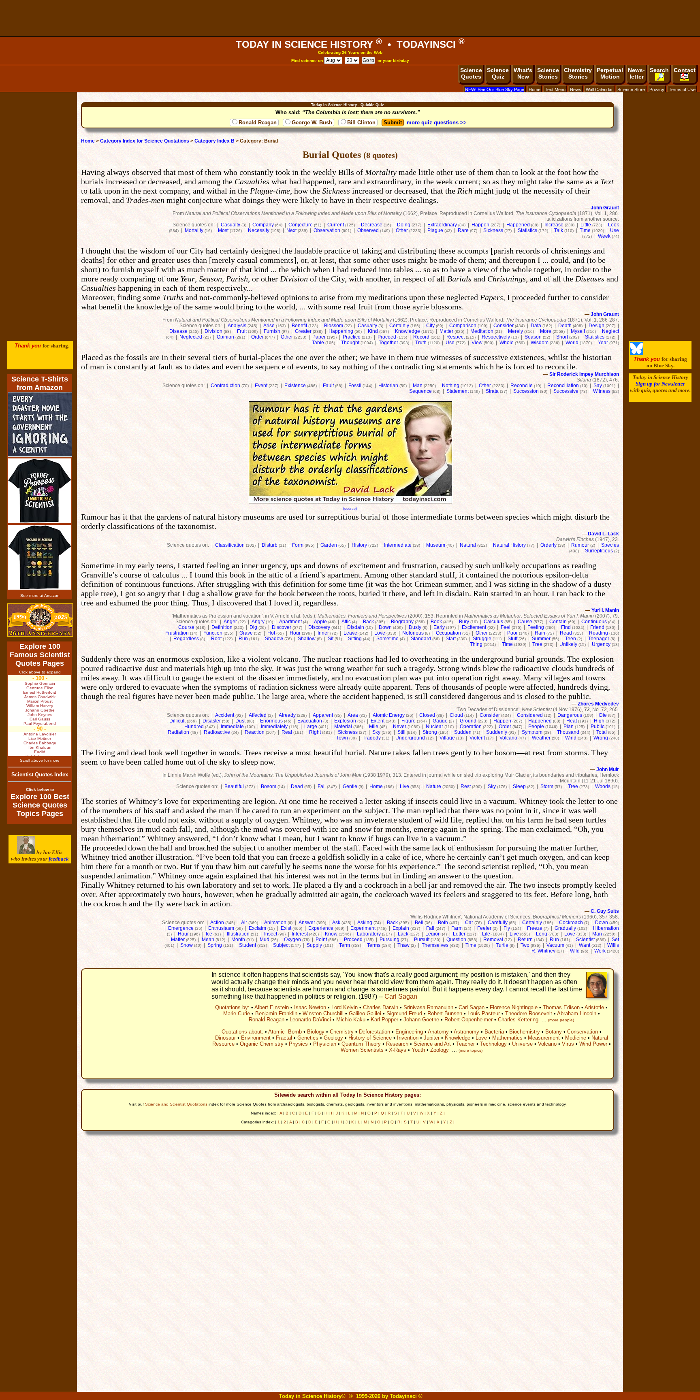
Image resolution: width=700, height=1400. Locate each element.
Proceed (387, 337)
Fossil (354, 385)
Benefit (299, 325)
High (599, 721)
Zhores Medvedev (598, 704)
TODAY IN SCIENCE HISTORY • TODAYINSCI (350, 44)
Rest (466, 786)
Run (243, 638)
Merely (515, 331)
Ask (336, 922)
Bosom (268, 786)
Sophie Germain (40, 683)
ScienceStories (548, 73)
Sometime (387, 638)
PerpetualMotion (610, 73)
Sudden (463, 732)
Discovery (319, 627)
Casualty (230, 225)
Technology (493, 1044)
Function (212, 633)
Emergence (181, 928)
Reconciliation (563, 385)
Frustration (177, 633)
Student (247, 945)
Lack (403, 934)
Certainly (399, 325)
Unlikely (568, 644)
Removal (493, 939)
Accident (224, 715)
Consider (503, 325)
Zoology (439, 1050)
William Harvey (39, 705)
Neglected (190, 337)
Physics (298, 1044)
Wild (575, 951)
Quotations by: (232, 1007)
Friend (597, 627)
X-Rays (397, 1050)
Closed (427, 715)
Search (659, 70)
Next (291, 230)
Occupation (448, 633)
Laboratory (369, 934)
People (536, 726)
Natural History (509, 545)
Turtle (502, 945)
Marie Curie (236, 1013)
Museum (435, 545)
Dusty (415, 627)
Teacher (465, 1044)
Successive (565, 391)
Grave (246, 633)
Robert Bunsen (444, 1013)
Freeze (534, 928)
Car (469, 922)
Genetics (307, 1038)
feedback (59, 859)
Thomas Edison (561, 1007)
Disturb (269, 545)
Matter (446, 331)
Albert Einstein (271, 1007)
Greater (303, 331)
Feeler (484, 928)
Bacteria (494, 1032)
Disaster (212, 721)
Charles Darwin (380, 1007)
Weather (541, 738)
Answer (307, 922)
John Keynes (40, 714)
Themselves (435, 945)
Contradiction (225, 385)
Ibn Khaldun (39, 747)
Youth (418, 1050)
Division (213, 331)
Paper (319, 337)
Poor (512, 633)
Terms (373, 945)
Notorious (413, 633)
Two (525, 945)
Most (223, 230)
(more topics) (470, 1050)
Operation (471, 726)
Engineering (409, 1032)
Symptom (532, 732)
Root (216, 638)
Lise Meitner (39, 738)
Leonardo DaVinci (310, 1019)
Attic (346, 621)
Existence (295, 385)
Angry (258, 621)
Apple (320, 621)
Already (287, 715)
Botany (553, 1032)
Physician (324, 1044)
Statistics (527, 230)
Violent (477, 738)
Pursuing (389, 939)
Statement (457, 391)
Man (418, 385)
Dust (240, 721)
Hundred (194, 726)
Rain (540, 633)
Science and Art (432, 1044)
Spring (214, 945)
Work (600, 951)
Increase (553, 225)
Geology (333, 1038)
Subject (281, 945)
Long (541, 934)
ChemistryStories (578, 73)
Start (451, 638)
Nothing (450, 385)
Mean (208, 939)
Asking (364, 922)
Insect (270, 934)
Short (562, 337)
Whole (506, 342)
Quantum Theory (361, 1044)
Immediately (274, 726)
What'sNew (523, 73)
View (477, 342)
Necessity (258, 230)
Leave (350, 633)
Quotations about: (242, 1032)
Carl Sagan (400, 996)
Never (399, 726)
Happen (480, 225)
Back (368, 621)
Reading (598, 633)
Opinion (225, 337)
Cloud (456, 715)
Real (287, 732)
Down (385, 627)
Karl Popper (384, 1019)
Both (443, 922)
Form (297, 545)
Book (436, 621)
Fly (507, 928)
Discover (281, 627)
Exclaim (257, 928)
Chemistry (342, 1032)
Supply (314, 945)
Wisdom (539, 342)
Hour (295, 633)
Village (447, 738)
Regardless (186, 638)
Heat (571, 721)
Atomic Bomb (285, 1032)
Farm (457, 928)
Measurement (544, 1038)
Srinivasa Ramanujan (428, 1007)
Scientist (585, 939)
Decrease (371, 225)
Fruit (242, 331)
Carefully (498, 922)
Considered (530, 715)
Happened (518, 225)
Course (186, 627)
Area (353, 715)
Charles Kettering (518, 1019)
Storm (546, 786)
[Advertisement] (350, 18)
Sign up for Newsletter (660, 384)
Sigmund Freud (404, 1013)
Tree (537, 644)
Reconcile (521, 385)
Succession (526, 391)
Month (238, 939)
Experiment (363, 928)
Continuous (594, 621)
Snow (186, 945)
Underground (410, 738)
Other (402, 230)
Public (597, 726)
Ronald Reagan (258, 122)
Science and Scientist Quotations (176, 1104)
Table (318, 342)
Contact (685, 70)
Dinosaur (225, 1038)
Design (596, 325)
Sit (330, 638)
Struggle (482, 638)
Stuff (512, 638)
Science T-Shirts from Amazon (39, 383)
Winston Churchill (323, 1013)
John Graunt (605, 208)
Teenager (598, 638)
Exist (286, 928)
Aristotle (594, 1007)
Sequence (420, 391)
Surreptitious (599, 551)
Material (343, 726)
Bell (419, 922)
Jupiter (432, 1038)
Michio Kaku (350, 1019)
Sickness (493, 230)
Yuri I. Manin (605, 610)
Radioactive (217, 732)
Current (335, 225)
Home (534, 89)
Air (244, 922)
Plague (435, 230)
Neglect (610, 331)
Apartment (290, 621)
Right (315, 732)
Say (597, 385)
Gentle (350, 786)
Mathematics (507, 1038)
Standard (421, 638)
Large (310, 726)
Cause (525, 621)
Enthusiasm (221, 928)
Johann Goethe (421, 1019)
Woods (602, 786)
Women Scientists (362, 1050)
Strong (430, 732)
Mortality (194, 230)
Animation (275, 922)
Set (615, 939)
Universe (522, 1044)
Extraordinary (442, 225)
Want (584, 945)
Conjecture (300, 225)
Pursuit (421, 939)
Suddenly (496, 732)
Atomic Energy (389, 715)
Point (321, 939)
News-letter (636, 73)
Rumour (580, 545)
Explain (401, 928)
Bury (464, 621)
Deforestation (374, 1032)
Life (486, 934)
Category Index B (214, 141)
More (545, 331)
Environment (256, 1038)
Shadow (274, 638)
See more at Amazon (40, 595)
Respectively (496, 337)
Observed (368, 230)
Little (585, 225)
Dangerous (569, 715)
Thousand (568, 732)
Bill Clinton (361, 122)
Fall (322, 786)
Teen (570, 638)
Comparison (462, 325)
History (359, 545)
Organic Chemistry (262, 1044)
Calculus (493, 621)
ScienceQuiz (498, 73)
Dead (297, 786)
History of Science (370, 1038)
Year (603, 342)
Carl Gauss (40, 719)
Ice (209, 934)
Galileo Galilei (365, 1013)
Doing (403, 225)
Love (379, 633)
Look (613, 225)
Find (566, 627)
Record (421, 337)
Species (610, 545)
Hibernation (606, 928)
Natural (468, 545)
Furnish (272, 331)
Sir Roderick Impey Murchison (584, 374)
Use (614, 230)
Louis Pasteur (483, 1013)
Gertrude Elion (39, 688)
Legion (433, 934)
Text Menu (555, 89)
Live (404, 786)
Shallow (307, 638)
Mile (373, 726)
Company (263, 225)
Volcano (508, 738)
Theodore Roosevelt (528, 1013)
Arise (269, 325)
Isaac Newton (310, 1007)
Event (261, 385)
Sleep (519, 786)
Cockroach (571, 922)
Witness (601, 391)
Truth (421, 342)
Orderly (548, 545)
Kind (373, 331)
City (430, 325)
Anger (230, 621)
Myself (578, 331)
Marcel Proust (40, 701)
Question (456, 939)
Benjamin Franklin (276, 1013)
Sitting (355, 638)
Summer (541, 638)
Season (533, 337)
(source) (350, 509)
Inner (323, 633)
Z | (442, 1113)
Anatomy (438, 1032)
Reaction (255, 732)
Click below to (40, 789)
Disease (178, 331)
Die (603, 715)
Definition (222, 627)
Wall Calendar (599, 89)
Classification (230, 545)
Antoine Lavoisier (39, 734)
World (572, 342)
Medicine (575, 1038)
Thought (350, 342)
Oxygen (292, 939)
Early (439, 627)
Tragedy (372, 738)
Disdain (355, 627)
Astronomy (466, 1032)
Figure (408, 721)
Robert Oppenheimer (468, 1019)
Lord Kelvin (344, 1007)
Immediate (232, 726)
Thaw (403, 945)
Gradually (565, 928)
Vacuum (555, 945)
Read (566, 633)
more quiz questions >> (437, 122)
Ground (468, 721)
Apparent (323, 715)
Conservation (582, 1032)
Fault (328, 385)
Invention (407, 1038)
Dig (253, 627)
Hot (271, 633)
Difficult (177, 721)
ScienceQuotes (471, 73)
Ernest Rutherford (39, 692)
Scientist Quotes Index (39, 774)
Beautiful (234, 786)
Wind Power (593, 1044)
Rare (463, 230)
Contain (558, 621)
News (575, 89)
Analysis (237, 325)
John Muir (607, 769)
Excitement (474, 627)
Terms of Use (682, 89)
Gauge (440, 721)
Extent (377, 721)
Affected (258, 715)
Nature (433, 786)
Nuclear (434, 726)
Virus (568, 1044)
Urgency (601, 644)
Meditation (481, 331)
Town (342, 738)
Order (257, 337)
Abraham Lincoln (576, 1013)
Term (344, 945)
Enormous (271, 721)
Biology (315, 1032)
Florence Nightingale (514, 1007)
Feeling (535, 627)
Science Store (631, 89)
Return (525, 939)
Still (401, 732)
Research (397, 1044)
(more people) (561, 1020)
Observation (327, 230)
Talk (558, 230)
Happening (341, 331)
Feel (505, 627)
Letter (459, 934)
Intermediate (398, 545)
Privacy (656, 89)
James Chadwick (39, 697)
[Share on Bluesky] (636, 353)
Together (388, 342)
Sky (376, 732)
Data (536, 325)
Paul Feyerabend (39, 723)
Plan (568, 726)
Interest (300, 934)
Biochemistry (524, 1032)
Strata (492, 391)
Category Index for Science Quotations (144, 141)
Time (585, 230)
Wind (570, 738)
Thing (476, 644)
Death (565, 325)
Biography (402, 621)
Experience (320, 928)
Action (217, 922)
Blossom (333, 325)
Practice (352, 337)
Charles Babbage (39, 743)
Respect (455, 337)
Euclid (39, 752)
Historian (388, 385)
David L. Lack (603, 534)
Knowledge (407, 331)
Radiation (178, 732)
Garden (328, 545)
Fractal (284, 1038)
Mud (264, 939)
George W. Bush (312, 122)
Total (601, 732)
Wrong (600, 738)
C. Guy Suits (605, 911)
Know (331, 934)
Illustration (238, 934)
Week (604, 236)
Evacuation (309, 721)
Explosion (345, 721)
